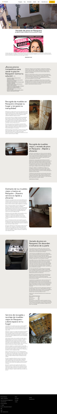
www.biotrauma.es (5, 411)
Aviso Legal (16, 398)
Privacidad (16, 400)
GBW (1, 410)
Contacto (52, 1)
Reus (25, 1)
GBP (1, 408)
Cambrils (34, 1)
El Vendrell (29, 1)
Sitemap (30, 397)
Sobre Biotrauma (45, 1)
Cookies (16, 401)
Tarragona (20, 1)
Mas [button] (38, 1)
